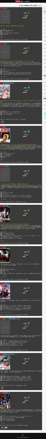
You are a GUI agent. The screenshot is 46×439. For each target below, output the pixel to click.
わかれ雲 (5, 43)
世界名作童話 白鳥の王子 (8, 83)
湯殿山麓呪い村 (6, 393)
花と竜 (4, 247)
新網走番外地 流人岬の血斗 (9, 354)
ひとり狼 (5, 8)
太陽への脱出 (6, 205)
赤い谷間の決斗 (6, 283)
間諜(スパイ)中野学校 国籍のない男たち (12, 318)
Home (23, 434)
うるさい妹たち (6, 166)
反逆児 (4, 126)
